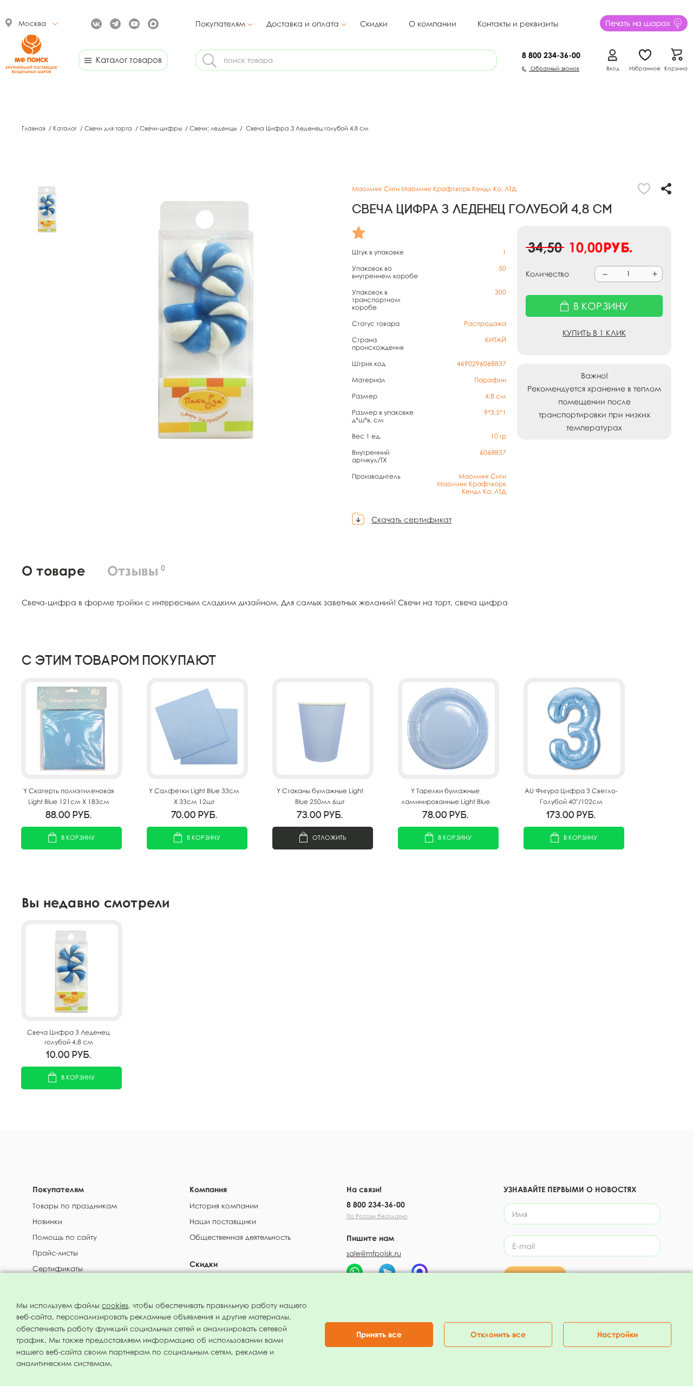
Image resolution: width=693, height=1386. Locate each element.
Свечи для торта (109, 128)
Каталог (66, 128)
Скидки (374, 23)
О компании (432, 23)
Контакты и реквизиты (518, 23)
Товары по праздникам (74, 1205)
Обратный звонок (554, 68)
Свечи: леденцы (213, 128)
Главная (34, 128)
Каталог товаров (126, 59)
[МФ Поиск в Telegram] (114, 23)
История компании (223, 1205)
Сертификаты (57, 1268)
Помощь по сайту (64, 1237)
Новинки (47, 1221)
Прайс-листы (55, 1252)
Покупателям (220, 24)
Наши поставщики (222, 1221)
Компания (208, 1189)
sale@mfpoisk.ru (373, 1253)
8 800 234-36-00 (375, 1204)
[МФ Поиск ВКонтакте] (95, 23)
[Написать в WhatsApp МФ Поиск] (354, 1272)
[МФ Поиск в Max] (152, 23)
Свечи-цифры (162, 128)
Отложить (329, 837)
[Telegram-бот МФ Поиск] (387, 1272)
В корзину (78, 837)
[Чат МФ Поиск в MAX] (419, 1272)
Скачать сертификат (411, 519)
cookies (115, 1305)
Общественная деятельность (240, 1237)
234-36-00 (551, 55)
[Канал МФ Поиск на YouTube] (133, 23)
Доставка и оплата (302, 24)
